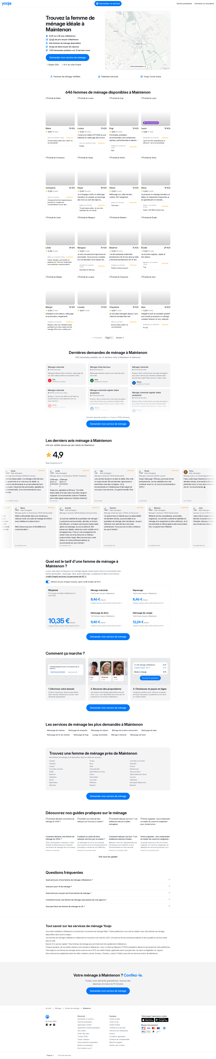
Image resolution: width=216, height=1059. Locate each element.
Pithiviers (93, 782)
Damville (133, 764)
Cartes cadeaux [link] (83, 1039)
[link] (148, 40)
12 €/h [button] (51, 39)
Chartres (52, 764)
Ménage (58, 1008)
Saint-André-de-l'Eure (138, 774)
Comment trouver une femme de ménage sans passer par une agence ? (76, 900)
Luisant (51, 766)
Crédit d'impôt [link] (114, 1025)
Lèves (51, 780)
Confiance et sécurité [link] (117, 1028)
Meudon (133, 785)
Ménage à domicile (118, 735)
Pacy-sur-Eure (135, 772)
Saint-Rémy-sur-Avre (97, 772)
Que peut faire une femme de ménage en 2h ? (65, 906)
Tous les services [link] (64, 1055)
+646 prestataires (136, 66)
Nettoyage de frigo (81, 735)
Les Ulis (133, 777)
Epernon (52, 774)
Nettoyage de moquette (78, 730)
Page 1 (108, 338)
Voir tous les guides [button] (108, 857)
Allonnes (52, 785)
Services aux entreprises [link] (118, 1031)
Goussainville (95, 769)
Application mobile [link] (84, 1025)
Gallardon (53, 777)
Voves (92, 761)
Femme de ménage (72, 1008)
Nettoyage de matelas (56, 730)
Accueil (48, 1008)
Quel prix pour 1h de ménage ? (59, 886)
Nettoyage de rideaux (99, 730)
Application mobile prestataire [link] (89, 1028)
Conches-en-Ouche (137, 761)
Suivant (119, 338)
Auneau (52, 761)
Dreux (92, 774)
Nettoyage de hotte (138, 735)
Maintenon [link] (87, 1008)
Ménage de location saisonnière (125, 730)
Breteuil (92, 785)
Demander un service (109, 3)
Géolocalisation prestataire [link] (88, 1042)
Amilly (51, 772)
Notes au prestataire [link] (85, 1045)
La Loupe (93, 780)
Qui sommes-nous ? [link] (85, 1048)
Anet (91, 766)
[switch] (48, 582)
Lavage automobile (100, 735)
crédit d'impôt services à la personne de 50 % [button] (66, 576)
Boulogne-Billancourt (138, 782)
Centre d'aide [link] (114, 1019)
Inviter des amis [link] (83, 1034)
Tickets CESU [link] (83, 1036)
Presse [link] (112, 1034)
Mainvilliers (53, 782)
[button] (148, 40)
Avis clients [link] (82, 1031)
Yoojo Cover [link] (114, 1022)
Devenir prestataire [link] (85, 1022)
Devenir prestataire (184, 3)
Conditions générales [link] (117, 1036)
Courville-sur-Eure (56, 769)
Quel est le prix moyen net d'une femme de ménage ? (68, 893)
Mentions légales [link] (115, 1042)
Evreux (132, 766)
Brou (91, 764)
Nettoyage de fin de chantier (58, 735)
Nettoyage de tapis (149, 730)
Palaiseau (133, 780)
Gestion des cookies (117, 1045)
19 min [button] (52, 47)
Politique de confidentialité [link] (119, 1039)
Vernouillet (94, 777)
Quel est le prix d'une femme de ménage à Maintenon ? (69, 880)
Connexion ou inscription (204, 3)
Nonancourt (134, 769)
